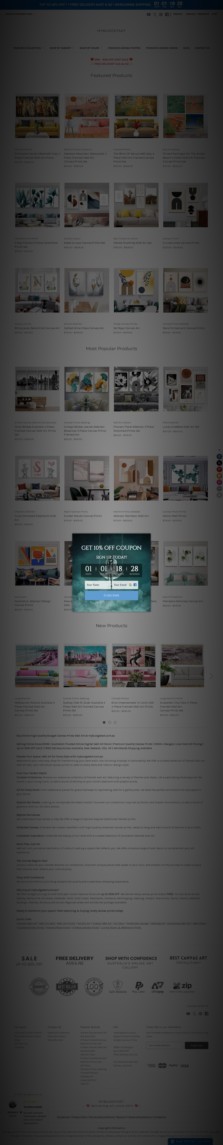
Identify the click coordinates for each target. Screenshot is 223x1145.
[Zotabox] (148, 608)
